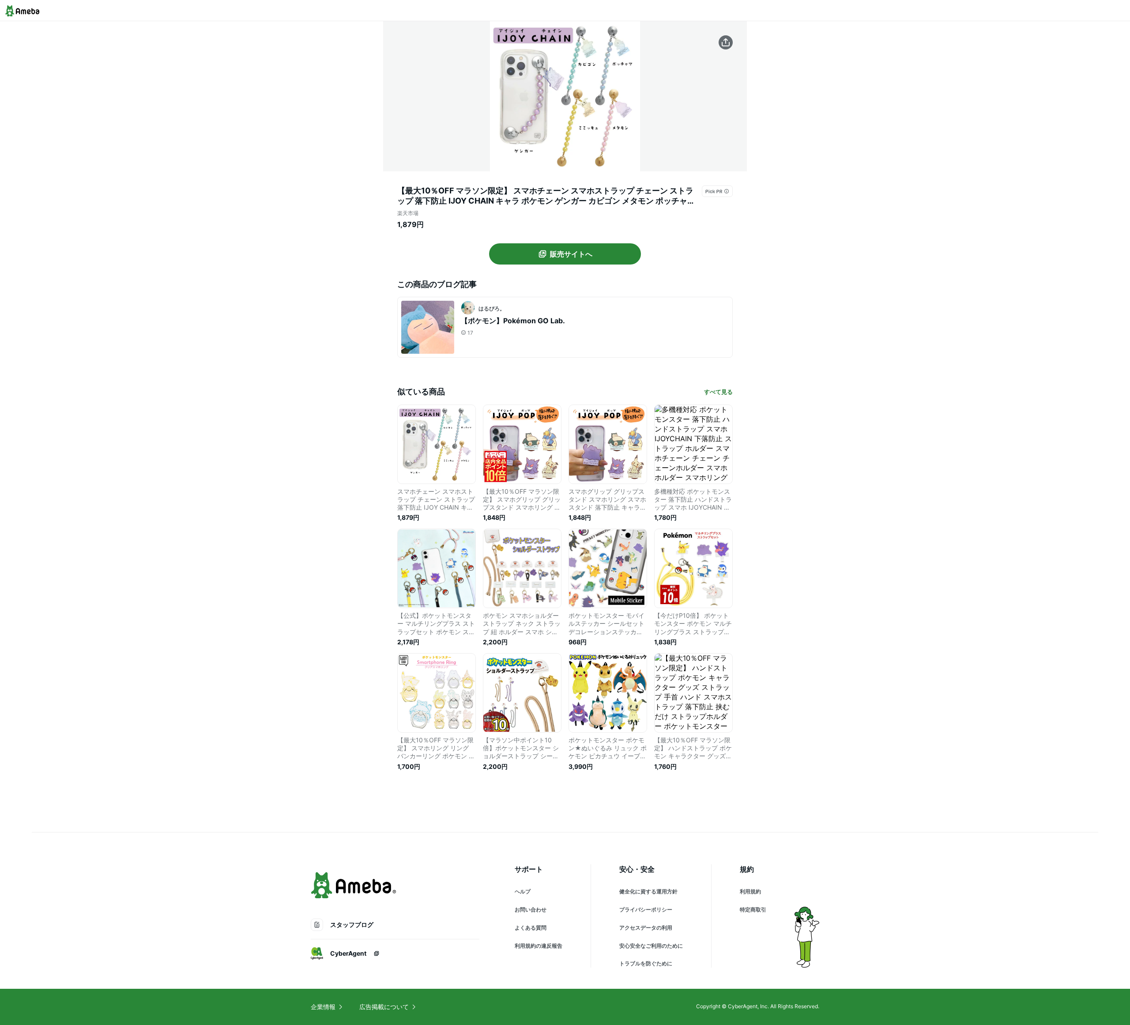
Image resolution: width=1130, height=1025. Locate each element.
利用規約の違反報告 (538, 945)
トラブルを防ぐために (645, 963)
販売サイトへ (571, 254)
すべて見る (718, 391)
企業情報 (323, 1006)
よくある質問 (530, 927)
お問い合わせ (530, 909)
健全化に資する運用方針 (648, 891)
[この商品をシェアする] (726, 42)
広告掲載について (384, 1006)
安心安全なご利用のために (651, 945)
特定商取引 (753, 909)
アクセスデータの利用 (645, 927)
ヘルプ (523, 891)
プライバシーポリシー (645, 909)
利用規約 (750, 891)
